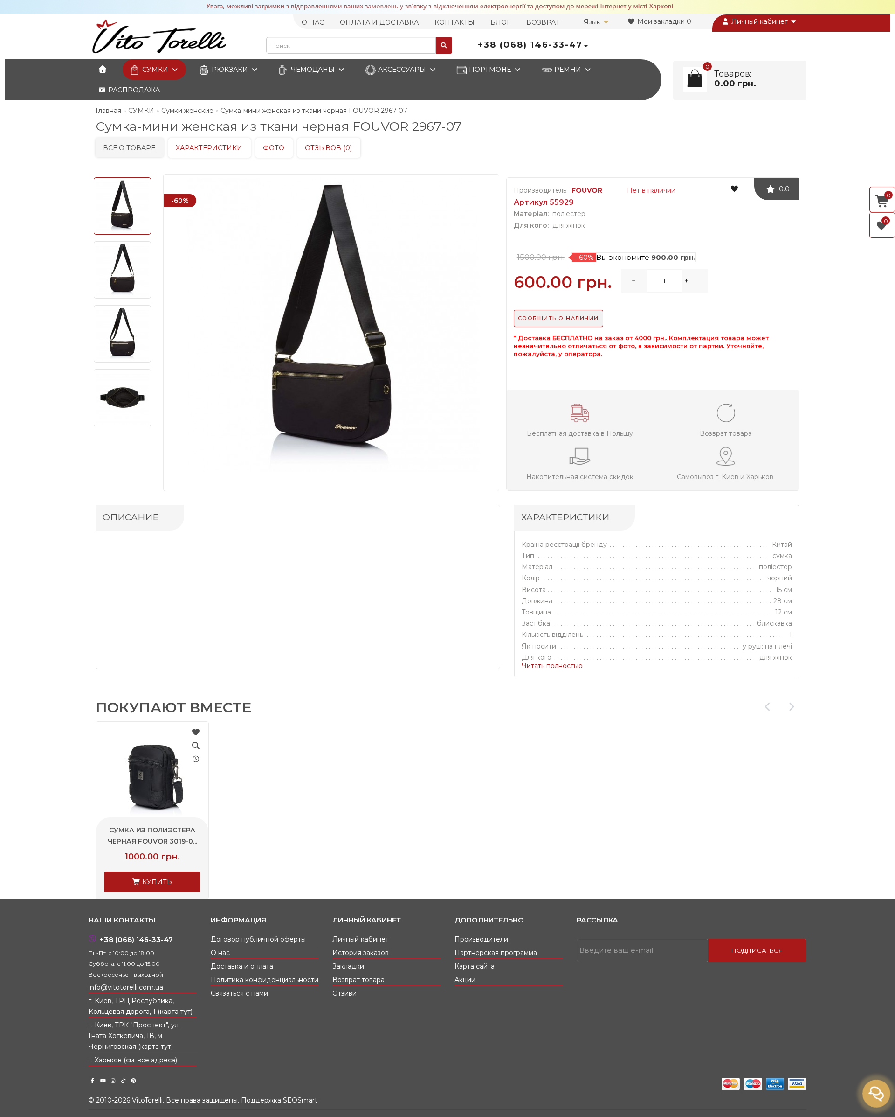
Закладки (348, 966)
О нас (220, 953)
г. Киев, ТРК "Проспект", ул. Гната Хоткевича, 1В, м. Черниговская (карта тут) (134, 1036)
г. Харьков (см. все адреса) (133, 1060)
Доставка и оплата (242, 966)
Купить (156, 882)
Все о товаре (129, 148)
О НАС (313, 22)
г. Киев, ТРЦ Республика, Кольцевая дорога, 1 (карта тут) (141, 1006)
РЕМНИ (567, 69)
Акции (464, 980)
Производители (481, 939)
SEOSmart (300, 1100)
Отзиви (344, 993)
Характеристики (209, 148)
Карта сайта (474, 966)
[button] (791, 706)
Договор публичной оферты (258, 939)
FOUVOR (586, 190)
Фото (273, 148)
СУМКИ (155, 69)
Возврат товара (358, 980)
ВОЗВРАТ (543, 22)
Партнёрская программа (495, 953)
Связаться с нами (239, 993)
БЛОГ (500, 22)
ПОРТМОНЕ (490, 69)
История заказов (360, 953)
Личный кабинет (760, 21)
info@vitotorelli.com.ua (126, 987)
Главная (108, 110)
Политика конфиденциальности (264, 980)
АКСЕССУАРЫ (402, 69)
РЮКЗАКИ (230, 69)
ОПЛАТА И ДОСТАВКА (379, 22)
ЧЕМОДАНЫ (313, 69)
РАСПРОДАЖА (133, 90)
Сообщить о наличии (558, 318)
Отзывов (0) (328, 148)
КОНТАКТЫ (454, 22)
